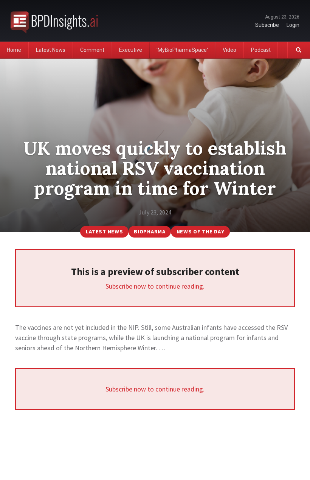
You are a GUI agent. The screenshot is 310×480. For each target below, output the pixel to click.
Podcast (261, 50)
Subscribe (267, 25)
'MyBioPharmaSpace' (182, 50)
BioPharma (149, 231)
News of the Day (201, 231)
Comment (92, 50)
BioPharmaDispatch (54, 21)
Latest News (50, 50)
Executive (130, 50)
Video (229, 50)
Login (293, 25)
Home (14, 50)
